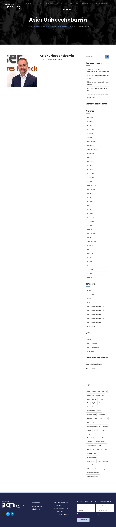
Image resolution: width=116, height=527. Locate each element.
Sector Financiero (103, 461)
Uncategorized (91, 326)
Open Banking (90, 449)
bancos (94, 399)
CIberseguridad (91, 410)
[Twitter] (8, 514)
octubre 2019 (90, 193)
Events (89, 298)
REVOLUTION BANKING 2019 (95, 314)
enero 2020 (90, 181)
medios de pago (91, 438)
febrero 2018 (90, 221)
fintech (96, 430)
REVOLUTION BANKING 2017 (95, 306)
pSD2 (106, 449)
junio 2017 (90, 253)
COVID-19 (89, 418)
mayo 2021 (90, 121)
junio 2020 (90, 161)
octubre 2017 (90, 237)
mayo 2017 (90, 257)
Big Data (94, 403)
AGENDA (29, 3)
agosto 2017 (90, 245)
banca (88, 391)
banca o (104, 391)
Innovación (103, 430)
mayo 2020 (90, 165)
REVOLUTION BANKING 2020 (95, 318)
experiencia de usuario (93, 426)
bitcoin (101, 403)
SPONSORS (50, 3)
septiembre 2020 (92, 149)
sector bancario (91, 461)
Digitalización (90, 422)
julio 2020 (89, 157)
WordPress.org (91, 351)
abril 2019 (90, 201)
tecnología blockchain (93, 472)
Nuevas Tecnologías (100, 441)
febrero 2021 (90, 133)
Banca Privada (100, 395)
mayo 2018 (90, 209)
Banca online (90, 395)
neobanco (89, 441)
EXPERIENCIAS (62, 3)
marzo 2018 (90, 217)
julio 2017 (89, 249)
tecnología (103, 469)
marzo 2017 (90, 265)
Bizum (88, 407)
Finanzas (89, 430)
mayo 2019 (90, 197)
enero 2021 (90, 137)
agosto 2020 (90, 153)
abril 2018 (90, 213)
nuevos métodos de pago (94, 445)
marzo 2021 (90, 129)
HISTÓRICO (74, 3)
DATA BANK (67, 9)
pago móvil (99, 449)
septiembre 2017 (92, 241)
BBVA (88, 403)
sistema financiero (92, 469)
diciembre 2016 (91, 277)
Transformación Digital (93, 476)
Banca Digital (96, 391)
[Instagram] (3, 514)
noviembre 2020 (91, 141)
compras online (91, 414)
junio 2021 (90, 117)
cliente (99, 410)
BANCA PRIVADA (101, 3)
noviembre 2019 (91, 189)
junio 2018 (90, 205)
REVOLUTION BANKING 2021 (95, 322)
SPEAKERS (39, 3)
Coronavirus (101, 414)
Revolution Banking (92, 457)
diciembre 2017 (91, 229)
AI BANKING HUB (87, 3)
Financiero (105, 426)
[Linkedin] (12, 514)
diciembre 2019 (91, 185)
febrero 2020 (90, 177)
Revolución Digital (92, 453)
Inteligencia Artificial (92, 434)
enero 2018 (90, 225)
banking (101, 399)
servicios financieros (93, 465)
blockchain (95, 407)
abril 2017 (90, 261)
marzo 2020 (90, 173)
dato (100, 418)
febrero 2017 (90, 269)
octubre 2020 (90, 145)
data (95, 418)
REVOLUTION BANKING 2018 (95, 310)
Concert (89, 290)
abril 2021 (90, 125)
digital (106, 418)
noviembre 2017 (91, 233)
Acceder (89, 339)
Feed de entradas (92, 343)
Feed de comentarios (93, 347)
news (88, 302)
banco (88, 399)
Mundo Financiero (103, 438)
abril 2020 (90, 169)
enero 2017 (90, 273)
